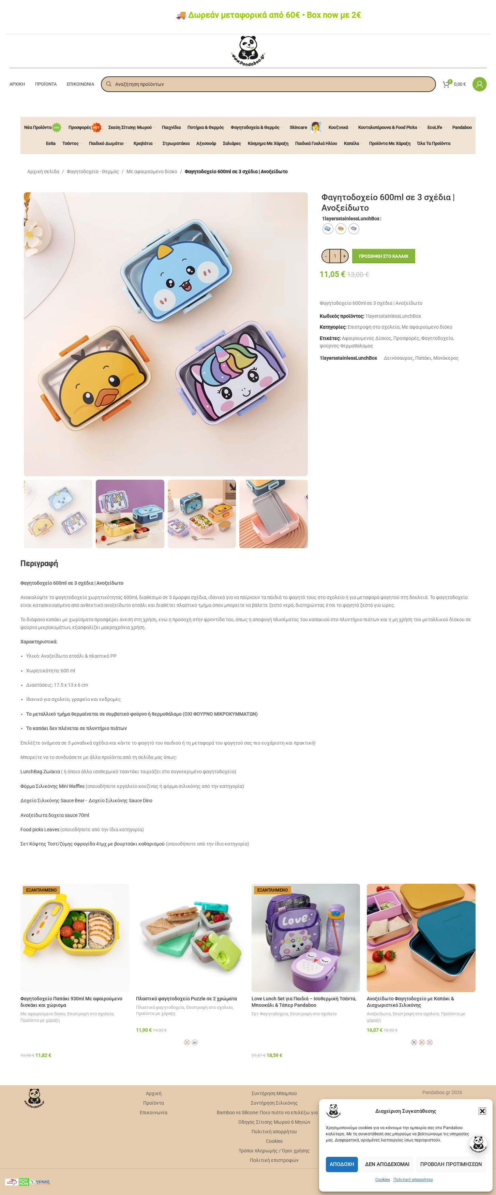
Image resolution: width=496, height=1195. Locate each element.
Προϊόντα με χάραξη (40, 1020)
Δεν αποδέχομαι (387, 1164)
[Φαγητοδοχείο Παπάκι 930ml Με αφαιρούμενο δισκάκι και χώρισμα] (74, 938)
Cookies (382, 1179)
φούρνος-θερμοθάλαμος (346, 345)
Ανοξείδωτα (379, 1013)
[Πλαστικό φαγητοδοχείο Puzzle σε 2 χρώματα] (190, 938)
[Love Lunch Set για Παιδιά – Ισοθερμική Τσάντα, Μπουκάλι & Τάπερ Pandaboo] (306, 938)
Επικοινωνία (153, 1112)
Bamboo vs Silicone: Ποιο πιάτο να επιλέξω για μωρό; (274, 1112)
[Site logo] (248, 50)
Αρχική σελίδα (43, 171)
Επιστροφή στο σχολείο (374, 327)
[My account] (479, 84)
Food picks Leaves (39, 829)
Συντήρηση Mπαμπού (274, 1093)
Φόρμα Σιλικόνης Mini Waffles (52, 786)
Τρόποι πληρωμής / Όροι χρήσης (274, 1150)
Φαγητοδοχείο (437, 338)
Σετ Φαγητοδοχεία (270, 1013)
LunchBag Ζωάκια (40, 771)
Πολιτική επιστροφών (274, 1160)
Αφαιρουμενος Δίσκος (366, 338)
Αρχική (154, 1093)
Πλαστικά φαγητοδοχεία (160, 1007)
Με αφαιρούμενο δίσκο (151, 171)
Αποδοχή (342, 1164)
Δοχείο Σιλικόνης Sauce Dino (120, 800)
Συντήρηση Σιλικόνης (274, 1103)
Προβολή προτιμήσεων (451, 1164)
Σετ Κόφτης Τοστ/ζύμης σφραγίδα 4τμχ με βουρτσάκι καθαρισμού (92, 844)
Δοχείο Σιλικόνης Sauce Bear (52, 800)
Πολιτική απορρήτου (413, 1179)
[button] (482, 1111)
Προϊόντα (153, 1103)
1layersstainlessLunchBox (350, 218)
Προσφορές (406, 338)
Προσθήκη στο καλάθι (383, 256)
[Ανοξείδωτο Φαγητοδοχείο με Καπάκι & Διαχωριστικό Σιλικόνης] (421, 938)
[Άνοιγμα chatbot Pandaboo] (478, 1144)
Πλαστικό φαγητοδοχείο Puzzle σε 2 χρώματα (186, 998)
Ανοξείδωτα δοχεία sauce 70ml (54, 815)
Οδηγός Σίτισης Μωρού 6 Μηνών (274, 1122)
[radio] (328, 229)
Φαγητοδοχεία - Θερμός (93, 171)
